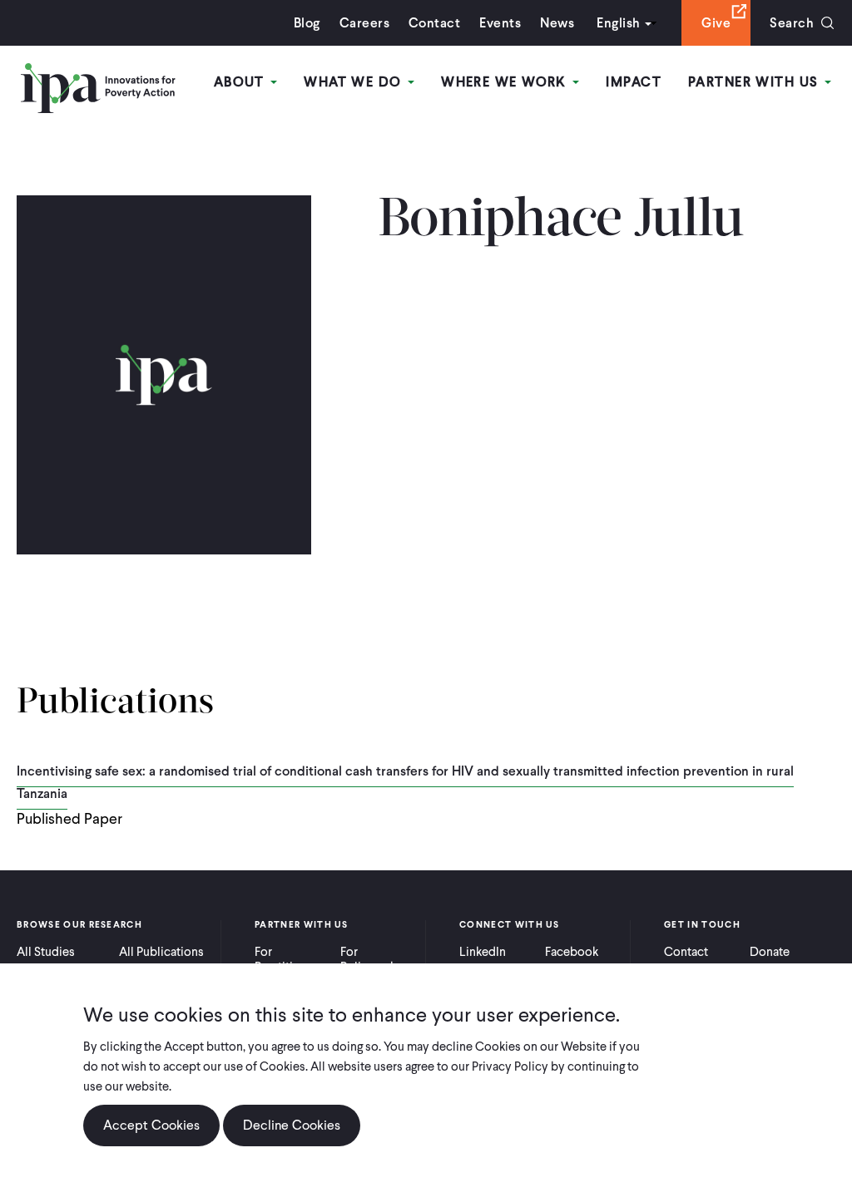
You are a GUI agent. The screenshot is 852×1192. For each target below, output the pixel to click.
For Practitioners (289, 959)
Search (792, 23)
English (618, 23)
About (242, 82)
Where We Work (506, 82)
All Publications (161, 951)
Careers (364, 23)
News (557, 23)
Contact (434, 23)
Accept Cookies (151, 1125)
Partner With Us (755, 82)
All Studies (46, 951)
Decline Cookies (291, 1125)
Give (716, 23)
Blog (307, 23)
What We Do (355, 82)
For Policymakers (376, 959)
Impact (633, 82)
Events (500, 23)
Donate (770, 951)
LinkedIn (482, 951)
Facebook (571, 951)
